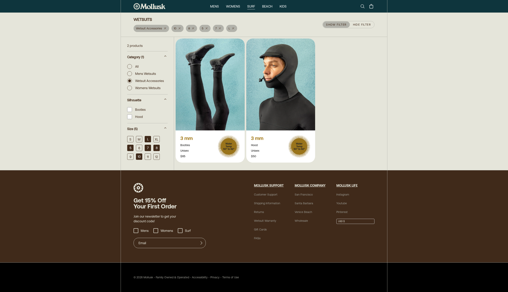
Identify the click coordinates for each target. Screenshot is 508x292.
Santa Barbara (304, 203)
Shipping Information (267, 203)
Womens (233, 6)
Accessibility (198, 277)
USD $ (341, 221)
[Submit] (201, 243)
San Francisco (304, 194)
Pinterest (342, 212)
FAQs (257, 238)
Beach (267, 6)
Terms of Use (230, 277)
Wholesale (301, 220)
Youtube (341, 203)
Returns (259, 212)
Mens (214, 6)
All (137, 66)
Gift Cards (260, 229)
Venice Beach (303, 212)
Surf (251, 6)
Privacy (214, 277)
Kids (283, 6)
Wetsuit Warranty (265, 220)
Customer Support (265, 194)
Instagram (342, 194)
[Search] (364, 6)
